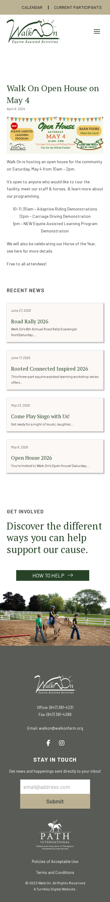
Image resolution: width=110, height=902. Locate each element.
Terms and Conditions (55, 872)
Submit (55, 801)
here (18, 250)
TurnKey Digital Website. (56, 889)
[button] (96, 31)
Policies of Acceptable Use (55, 861)
